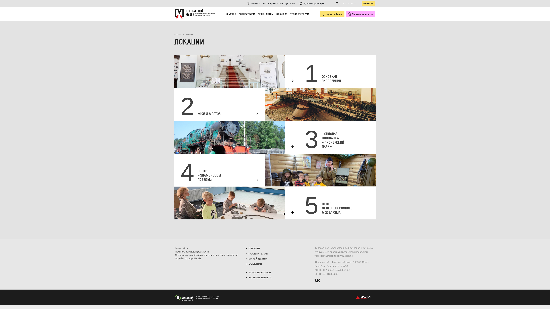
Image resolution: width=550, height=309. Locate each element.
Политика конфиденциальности (192, 252)
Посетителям (247, 14)
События (281, 14)
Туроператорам (299, 14)
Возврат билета (260, 277)
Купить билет (334, 14)
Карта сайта (181, 248)
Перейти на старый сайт (188, 259)
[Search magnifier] (338, 3)
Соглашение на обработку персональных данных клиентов (206, 255)
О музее (231, 14)
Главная (177, 34)
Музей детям (265, 14)
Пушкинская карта (362, 14)
